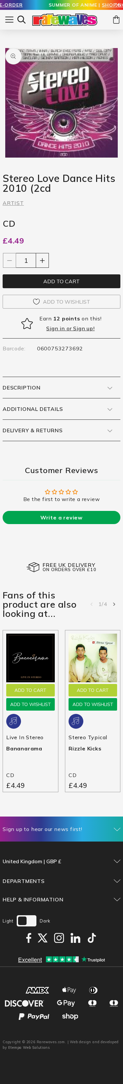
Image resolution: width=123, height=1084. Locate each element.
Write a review (61, 517)
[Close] (118, 5)
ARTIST (13, 203)
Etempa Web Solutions (29, 1047)
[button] (21, 19)
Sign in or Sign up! (70, 328)
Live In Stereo (25, 737)
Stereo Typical (88, 737)
